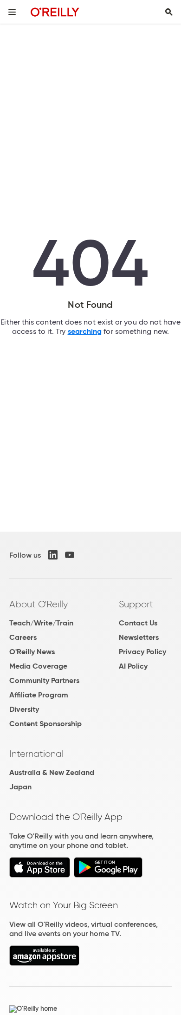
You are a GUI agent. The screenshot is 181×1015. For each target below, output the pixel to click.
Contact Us (138, 623)
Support (136, 604)
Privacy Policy (142, 652)
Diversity (24, 709)
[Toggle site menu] (12, 12)
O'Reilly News (32, 652)
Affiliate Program (38, 695)
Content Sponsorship (45, 724)
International (36, 753)
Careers (23, 637)
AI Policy (133, 666)
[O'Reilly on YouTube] (69, 555)
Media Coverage (38, 666)
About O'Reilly (38, 604)
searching (85, 331)
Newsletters (139, 637)
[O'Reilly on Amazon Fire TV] (44, 963)
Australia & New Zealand (51, 772)
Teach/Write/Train (41, 623)
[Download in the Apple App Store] (39, 875)
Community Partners (44, 680)
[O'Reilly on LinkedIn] (53, 555)
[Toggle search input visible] (169, 12)
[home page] (55, 12)
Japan (20, 787)
